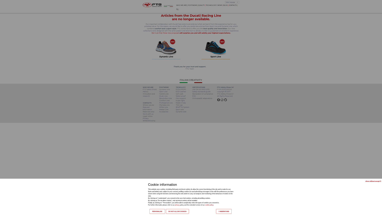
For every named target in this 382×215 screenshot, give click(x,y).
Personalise (157, 211)
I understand (224, 211)
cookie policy (209, 205)
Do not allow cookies (177, 211)
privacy (177, 205)
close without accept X (373, 181)
